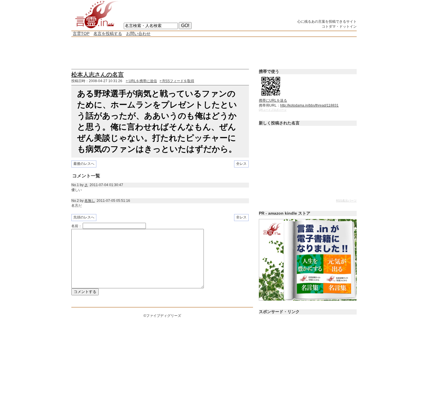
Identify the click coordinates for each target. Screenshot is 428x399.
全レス (241, 164)
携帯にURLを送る (273, 100)
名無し (89, 201)
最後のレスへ (83, 164)
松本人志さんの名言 (97, 74)
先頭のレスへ (83, 217)
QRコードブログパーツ (272, 109)
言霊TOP (81, 33)
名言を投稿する (107, 33)
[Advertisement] (177, 53)
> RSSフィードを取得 (177, 81)
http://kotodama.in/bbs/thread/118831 (309, 105)
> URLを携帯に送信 (141, 81)
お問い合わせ (138, 33)
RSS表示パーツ (346, 200)
